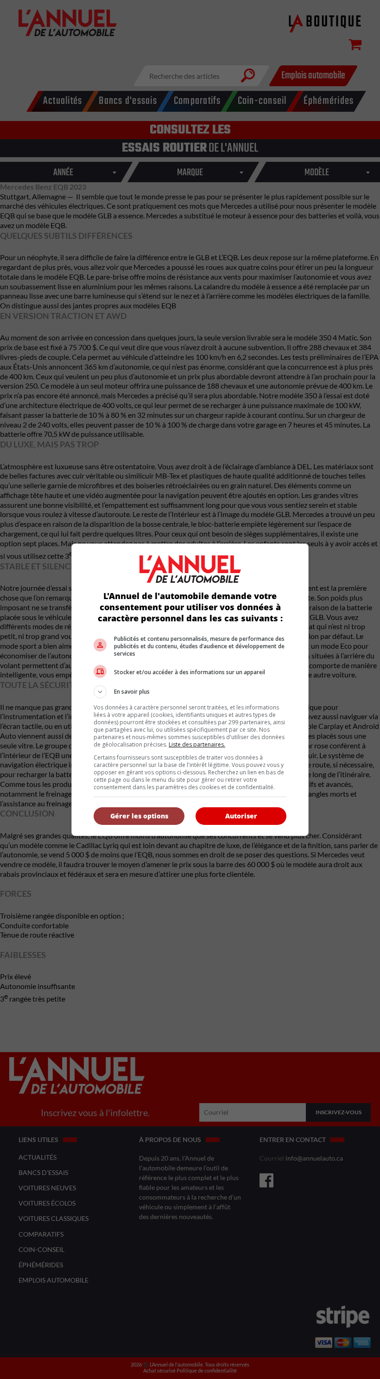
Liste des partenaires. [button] (197, 744)
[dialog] (190, 689)
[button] (190, 691)
